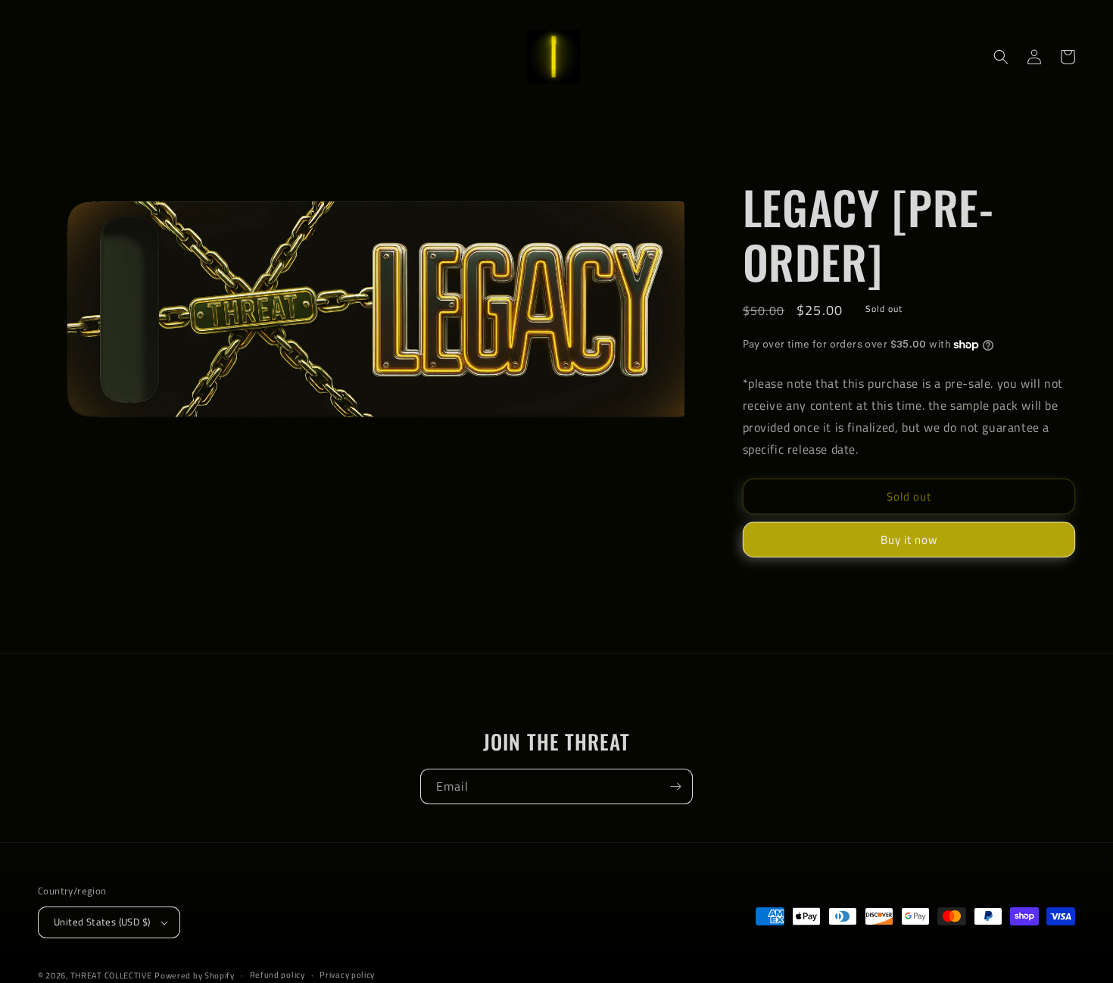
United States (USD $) (102, 921)
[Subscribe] (675, 786)
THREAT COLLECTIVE (111, 975)
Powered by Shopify (194, 975)
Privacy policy (347, 975)
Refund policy (277, 975)
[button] (1001, 56)
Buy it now (909, 539)
